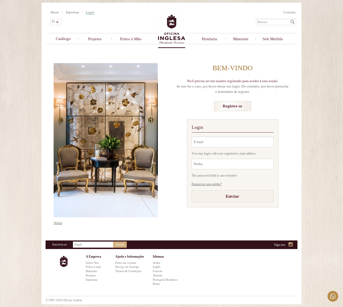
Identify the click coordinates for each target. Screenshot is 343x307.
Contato (290, 12)
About (54, 12)
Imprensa (72, 12)
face (277, 244)
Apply (292, 22)
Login (90, 12)
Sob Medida (273, 39)
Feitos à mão (93, 266)
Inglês (156, 266)
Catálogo (63, 38)
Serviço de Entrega (127, 266)
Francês (157, 271)
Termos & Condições (128, 271)
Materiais (240, 39)
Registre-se (232, 106)
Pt (53, 22)
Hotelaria (209, 39)
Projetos (95, 39)
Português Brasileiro (165, 279)
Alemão (157, 275)
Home (171, 31)
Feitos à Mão (130, 39)
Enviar (232, 196)
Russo (156, 283)
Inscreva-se (59, 244)
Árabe (156, 262)
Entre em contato (125, 262)
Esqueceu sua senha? (207, 184)
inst (290, 244)
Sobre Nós (92, 262)
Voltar (58, 223)
